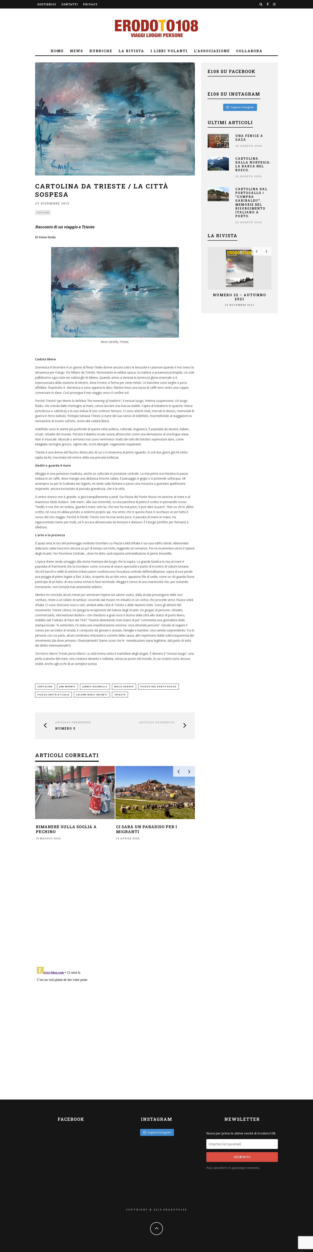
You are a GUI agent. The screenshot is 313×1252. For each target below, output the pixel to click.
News (76, 51)
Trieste (120, 694)
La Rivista (131, 51)
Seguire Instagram (242, 107)
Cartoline (43, 212)
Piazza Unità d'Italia (53, 694)
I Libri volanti (169, 51)
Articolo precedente (73, 722)
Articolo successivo (157, 722)
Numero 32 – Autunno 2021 (239, 297)
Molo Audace (124, 686)
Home (57, 51)
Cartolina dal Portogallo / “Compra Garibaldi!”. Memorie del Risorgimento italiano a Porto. (251, 202)
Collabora (249, 51)
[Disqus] (115, 903)
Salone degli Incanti (92, 694)
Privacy (90, 4)
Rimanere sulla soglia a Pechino (66, 829)
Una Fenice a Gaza (249, 138)
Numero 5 (65, 728)
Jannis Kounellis (95, 686)
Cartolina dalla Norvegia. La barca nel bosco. (253, 164)
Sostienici (46, 4)
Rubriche (100, 51)
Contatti (69, 4)
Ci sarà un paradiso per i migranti (146, 829)
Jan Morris (67, 686)
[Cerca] (261, 4)
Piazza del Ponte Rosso (159, 686)
